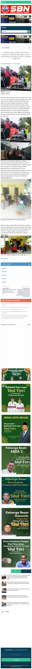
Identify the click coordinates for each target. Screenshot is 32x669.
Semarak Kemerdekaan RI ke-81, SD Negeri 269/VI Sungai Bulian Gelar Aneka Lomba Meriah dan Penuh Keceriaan (18, 604)
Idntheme (18, 666)
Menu (4, 27)
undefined (3, 268)
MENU (4, 2)
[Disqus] (16, 345)
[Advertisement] (16, 629)
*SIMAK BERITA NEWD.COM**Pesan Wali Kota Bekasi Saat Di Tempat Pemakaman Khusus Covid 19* (9, 291)
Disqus (28, 324)
